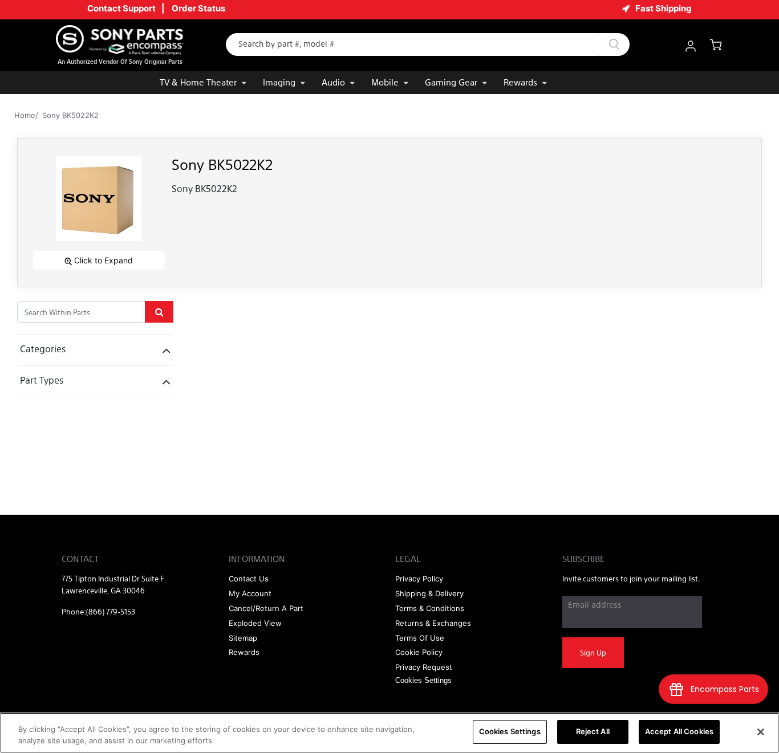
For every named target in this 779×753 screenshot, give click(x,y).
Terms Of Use (419, 637)
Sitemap (243, 637)
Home (24, 115)
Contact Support (121, 8)
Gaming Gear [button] (451, 81)
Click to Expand (102, 260)
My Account (250, 593)
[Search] (614, 44)
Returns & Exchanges (433, 623)
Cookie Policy (419, 652)
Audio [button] (333, 81)
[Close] (760, 731)
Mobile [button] (385, 81)
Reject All (593, 731)
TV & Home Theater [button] (198, 81)
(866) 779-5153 (110, 611)
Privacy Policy (419, 578)
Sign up (593, 652)
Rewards (520, 81)
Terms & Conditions (429, 608)
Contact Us (249, 578)
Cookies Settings (510, 731)
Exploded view (255, 623)
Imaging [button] (279, 81)
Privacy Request (423, 666)
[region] (389, 733)
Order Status (198, 8)
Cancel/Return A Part (266, 608)
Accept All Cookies (679, 731)
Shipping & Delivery (429, 593)
